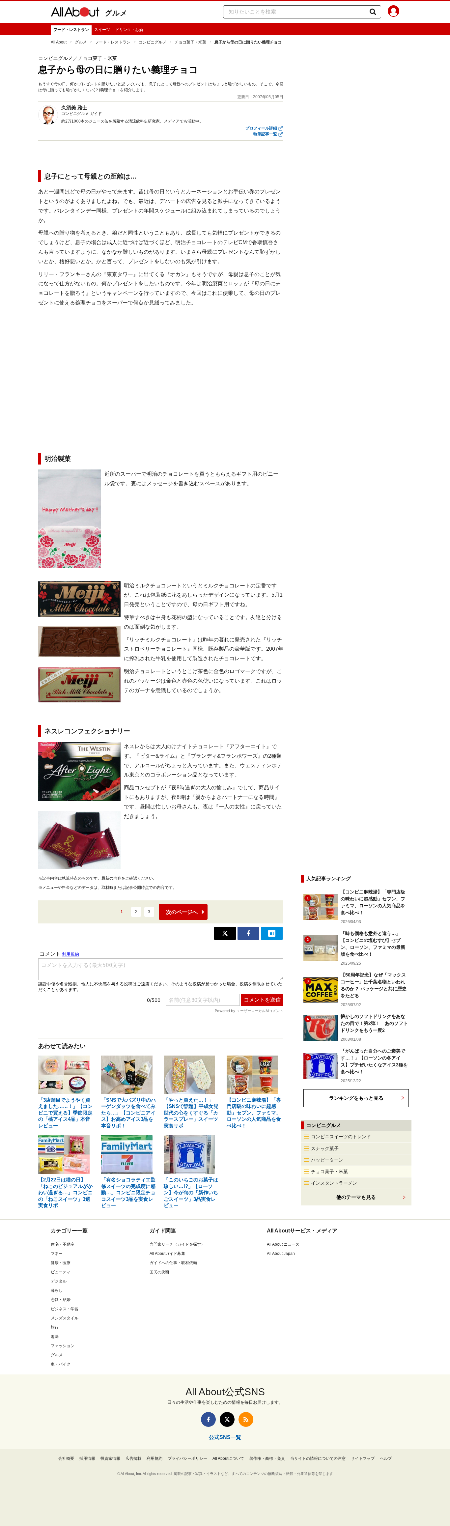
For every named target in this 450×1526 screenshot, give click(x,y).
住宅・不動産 (62, 1244)
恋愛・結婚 (60, 1299)
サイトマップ (363, 1458)
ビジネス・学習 (64, 1309)
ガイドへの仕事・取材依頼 (173, 1262)
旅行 (55, 1327)
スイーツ (102, 29)
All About (59, 42)
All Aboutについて (228, 1458)
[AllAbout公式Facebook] (208, 1419)
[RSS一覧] (246, 1419)
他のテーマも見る (356, 1197)
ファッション (62, 1345)
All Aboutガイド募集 (167, 1253)
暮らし (57, 1290)
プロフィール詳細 (261, 128)
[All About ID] (393, 12)
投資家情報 (110, 1458)
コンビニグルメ (152, 42)
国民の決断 (159, 1272)
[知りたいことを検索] (373, 11)
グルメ (116, 13)
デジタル (59, 1281)
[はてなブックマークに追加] (272, 933)
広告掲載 (133, 1458)
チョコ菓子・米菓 (190, 42)
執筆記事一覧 (265, 134)
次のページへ (182, 912)
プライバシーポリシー (187, 1458)
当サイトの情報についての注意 (318, 1458)
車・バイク (60, 1364)
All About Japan (281, 1253)
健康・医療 (60, 1262)
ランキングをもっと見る (356, 1098)
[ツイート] (225, 933)
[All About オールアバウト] (75, 13)
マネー (57, 1253)
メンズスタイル (64, 1318)
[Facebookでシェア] (248, 933)
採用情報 (87, 1458)
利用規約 (154, 1458)
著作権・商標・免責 (267, 1458)
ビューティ (60, 1272)
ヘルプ (386, 1458)
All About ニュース (283, 1244)
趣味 (55, 1336)
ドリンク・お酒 (129, 29)
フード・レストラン (71, 29)
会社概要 (66, 1458)
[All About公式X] (227, 1419)
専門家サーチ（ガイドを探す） (177, 1244)
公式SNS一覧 (225, 1437)
